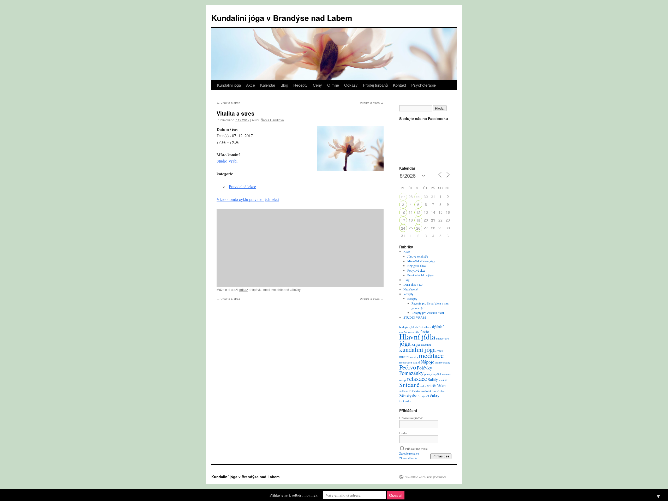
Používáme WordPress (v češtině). (425, 477)
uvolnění (426, 391)
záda (442, 391)
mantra (404, 356)
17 (403, 220)
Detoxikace (425, 327)
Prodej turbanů (375, 85)
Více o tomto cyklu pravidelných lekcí (248, 199)
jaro (446, 338)
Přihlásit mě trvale (416, 448)
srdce (423, 386)
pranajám (429, 374)
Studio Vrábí (227, 161)
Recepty (300, 85)
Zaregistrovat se (409, 453)
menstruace (405, 362)
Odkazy (351, 85)
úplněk (426, 396)
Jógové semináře (417, 256)
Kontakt (399, 85)
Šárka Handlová (272, 120)
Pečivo (407, 367)
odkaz (243, 289)
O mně (333, 85)
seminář (443, 380)
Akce (250, 85)
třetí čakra (415, 391)
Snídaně (409, 384)
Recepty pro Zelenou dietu (427, 313)
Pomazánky (411, 373)
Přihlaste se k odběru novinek (294, 495)
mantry (414, 357)
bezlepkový (405, 327)
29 (418, 196)
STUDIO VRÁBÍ (414, 317)
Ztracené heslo (408, 458)
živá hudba (405, 401)
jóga (405, 343)
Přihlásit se (440, 456)
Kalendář (267, 85)
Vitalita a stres (228, 102)
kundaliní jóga (417, 349)
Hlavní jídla (417, 336)
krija (415, 344)
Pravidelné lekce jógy (420, 275)
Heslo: (403, 433)
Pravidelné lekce (242, 186)
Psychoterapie (423, 85)
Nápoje (427, 362)
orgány (446, 362)
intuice (440, 338)
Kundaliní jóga (229, 85)
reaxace (446, 374)
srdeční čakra (436, 385)
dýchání (438, 326)
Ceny (317, 85)
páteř (438, 374)
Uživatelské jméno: (411, 418)
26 (418, 228)
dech (415, 327)
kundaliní (426, 345)
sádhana (403, 391)
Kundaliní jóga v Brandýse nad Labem (281, 17)
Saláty (433, 379)
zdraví (435, 391)
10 (403, 212)
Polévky (424, 368)
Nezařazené (410, 289)
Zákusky (405, 395)
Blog (284, 85)
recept (402, 380)
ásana (416, 395)
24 (403, 228)
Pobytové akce (416, 270)
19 (418, 220)
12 (418, 212)
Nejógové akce (416, 266)
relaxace (417, 378)
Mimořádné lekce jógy (421, 261)
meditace (431, 355)
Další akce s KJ (413, 284)
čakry (434, 395)
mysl (416, 362)
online (438, 362)
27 (403, 196)
